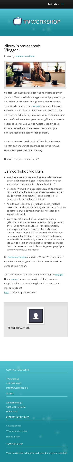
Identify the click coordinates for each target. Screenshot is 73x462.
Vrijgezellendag (13, 425)
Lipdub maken (13, 436)
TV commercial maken (17, 431)
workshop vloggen (17, 256)
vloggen (59, 274)
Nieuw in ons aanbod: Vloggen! (22, 47)
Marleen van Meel (25, 56)
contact (14, 279)
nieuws (36, 106)
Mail (6, 292)
